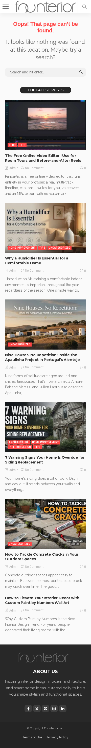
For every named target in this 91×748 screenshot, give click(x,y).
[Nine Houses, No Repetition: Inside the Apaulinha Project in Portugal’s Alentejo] (45, 324)
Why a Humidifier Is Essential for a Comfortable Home (36, 260)
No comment (34, 168)
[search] (84, 6)
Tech (12, 145)
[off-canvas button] (6, 7)
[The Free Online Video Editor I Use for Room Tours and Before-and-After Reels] (45, 125)
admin (13, 168)
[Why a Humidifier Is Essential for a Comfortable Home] (45, 228)
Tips (22, 145)
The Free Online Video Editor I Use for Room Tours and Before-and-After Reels (43, 158)
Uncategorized (59, 248)
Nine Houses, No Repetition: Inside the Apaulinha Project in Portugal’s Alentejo (42, 357)
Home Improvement (22, 248)
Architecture (19, 442)
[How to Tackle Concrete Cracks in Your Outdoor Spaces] (45, 524)
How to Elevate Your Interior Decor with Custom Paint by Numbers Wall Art (42, 600)
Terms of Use (32, 737)
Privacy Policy (57, 737)
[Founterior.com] (45, 6)
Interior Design (20, 447)
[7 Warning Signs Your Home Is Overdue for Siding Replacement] (45, 427)
